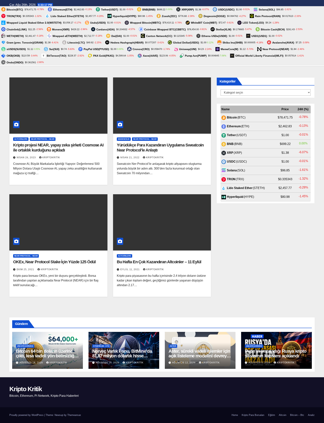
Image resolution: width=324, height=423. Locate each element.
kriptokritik (51, 157)
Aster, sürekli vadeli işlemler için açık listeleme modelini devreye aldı (199, 356)
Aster (173, 346)
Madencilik (124, 139)
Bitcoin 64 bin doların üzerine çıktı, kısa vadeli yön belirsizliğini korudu (47, 356)
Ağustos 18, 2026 (32, 362)
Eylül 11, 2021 (130, 269)
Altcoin (282, 415)
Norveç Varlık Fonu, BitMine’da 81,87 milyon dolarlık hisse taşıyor (122, 356)
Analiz (311, 415)
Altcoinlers (20, 139)
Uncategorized (25, 346)
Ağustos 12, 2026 (184, 362)
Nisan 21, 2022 (130, 157)
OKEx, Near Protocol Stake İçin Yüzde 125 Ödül (54, 262)
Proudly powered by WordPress (26, 415)
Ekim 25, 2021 (26, 269)
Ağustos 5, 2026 (259, 362)
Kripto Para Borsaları (253, 415)
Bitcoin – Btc (297, 415)
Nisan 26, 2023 (27, 157)
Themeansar (74, 415)
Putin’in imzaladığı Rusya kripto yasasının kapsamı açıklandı (275, 353)
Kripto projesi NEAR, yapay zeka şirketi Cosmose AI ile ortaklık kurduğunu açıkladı (58, 147)
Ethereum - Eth (101, 346)
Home (235, 415)
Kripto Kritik (25, 388)
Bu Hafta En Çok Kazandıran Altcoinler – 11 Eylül (159, 262)
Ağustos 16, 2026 (108, 362)
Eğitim (271, 415)
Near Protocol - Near (42, 139)
